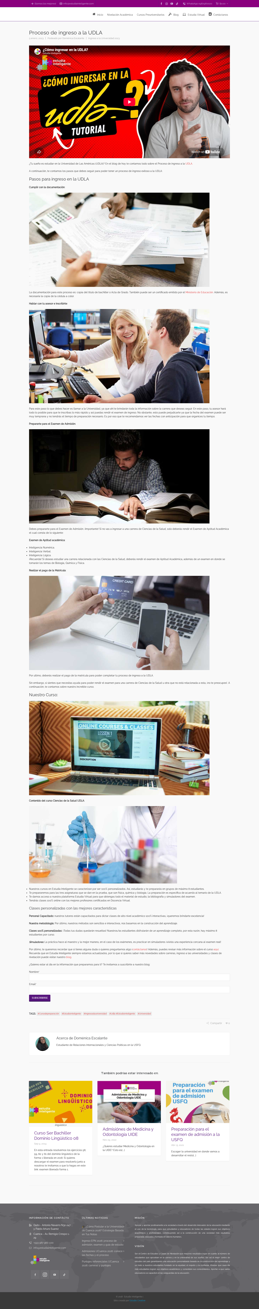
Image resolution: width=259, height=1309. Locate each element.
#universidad (144, 1013)
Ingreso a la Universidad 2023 (104, 38)
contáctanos (139, 949)
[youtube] (172, 3)
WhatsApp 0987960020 (199, 3)
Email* (32, 984)
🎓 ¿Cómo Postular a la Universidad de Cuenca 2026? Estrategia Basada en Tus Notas (103, 1230)
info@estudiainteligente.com (78, 3)
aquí (216, 949)
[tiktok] (177, 3)
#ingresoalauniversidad (95, 1013)
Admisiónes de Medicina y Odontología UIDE (128, 1132)
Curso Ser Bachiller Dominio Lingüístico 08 (56, 1135)
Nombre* (34, 971)
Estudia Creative (137, 1300)
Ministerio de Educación (199, 292)
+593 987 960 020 (43, 1242)
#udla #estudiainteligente (122, 1013)
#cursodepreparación (48, 1013)
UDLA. (189, 163)
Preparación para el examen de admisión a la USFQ (195, 1134)
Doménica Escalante (73, 38)
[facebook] (162, 3)
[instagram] (167, 3)
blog (68, 957)
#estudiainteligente (71, 1013)
